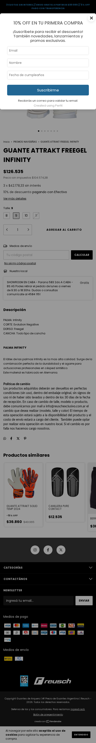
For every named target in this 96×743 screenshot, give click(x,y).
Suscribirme (48, 90)
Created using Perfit (48, 105)
